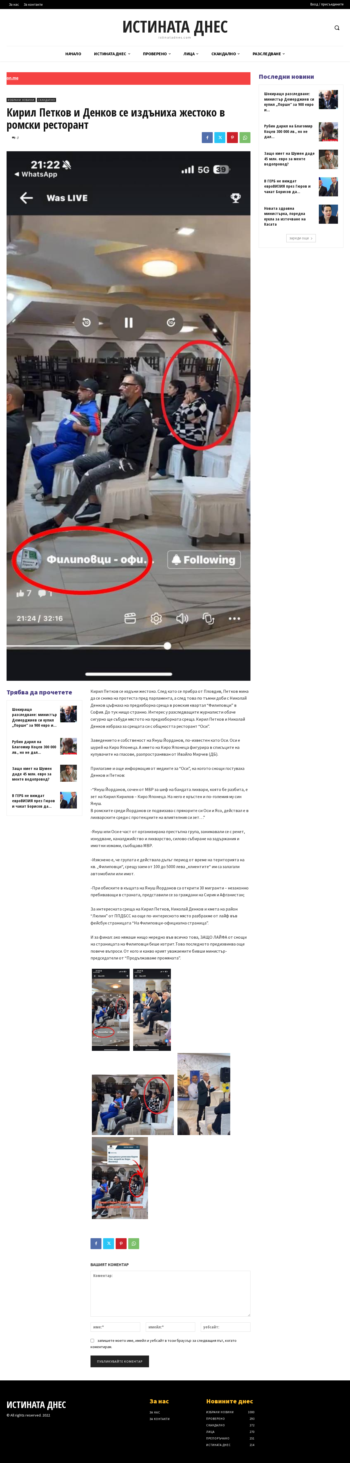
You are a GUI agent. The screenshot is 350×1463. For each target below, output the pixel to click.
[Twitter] (219, 137)
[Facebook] (207, 137)
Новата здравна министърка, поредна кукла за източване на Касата (285, 216)
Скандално (46, 100)
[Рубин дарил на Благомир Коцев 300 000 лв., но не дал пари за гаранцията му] (68, 746)
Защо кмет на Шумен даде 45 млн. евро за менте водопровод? (32, 774)
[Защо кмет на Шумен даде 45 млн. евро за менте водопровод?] (68, 773)
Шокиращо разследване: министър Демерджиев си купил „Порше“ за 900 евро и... (34, 717)
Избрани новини (21, 100)
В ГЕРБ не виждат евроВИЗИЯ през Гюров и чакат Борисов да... (33, 801)
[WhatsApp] (245, 137)
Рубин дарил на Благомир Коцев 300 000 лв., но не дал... (34, 747)
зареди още (299, 238)
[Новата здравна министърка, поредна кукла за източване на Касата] (328, 214)
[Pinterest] (232, 137)
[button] (336, 27)
